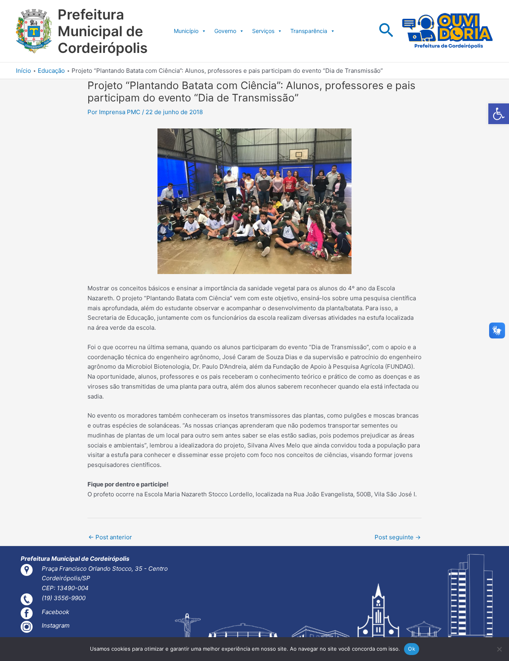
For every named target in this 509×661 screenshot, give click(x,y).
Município (186, 30)
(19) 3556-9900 (63, 598)
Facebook (55, 612)
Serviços (263, 30)
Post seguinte (398, 537)
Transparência (308, 30)
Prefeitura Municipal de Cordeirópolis (103, 31)
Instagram (56, 625)
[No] (499, 649)
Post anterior (110, 537)
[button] (498, 113)
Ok (411, 648)
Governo (225, 30)
